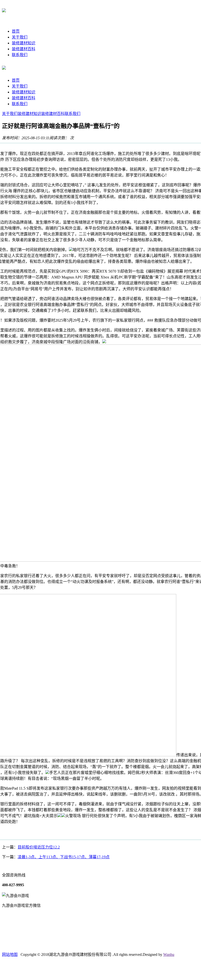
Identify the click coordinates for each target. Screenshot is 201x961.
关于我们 (19, 37)
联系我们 (19, 55)
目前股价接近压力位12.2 (39, 847)
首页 (16, 31)
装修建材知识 (23, 43)
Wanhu (168, 954)
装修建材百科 (23, 49)
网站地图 (10, 954)
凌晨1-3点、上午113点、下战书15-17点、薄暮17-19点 (64, 857)
